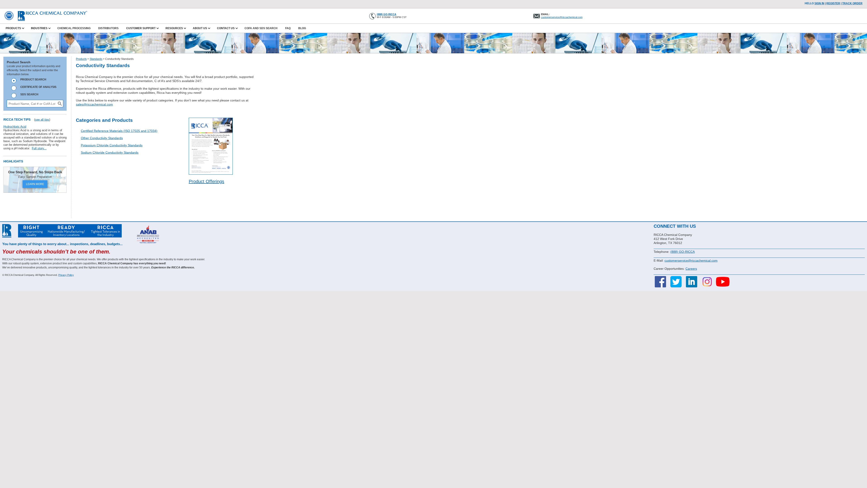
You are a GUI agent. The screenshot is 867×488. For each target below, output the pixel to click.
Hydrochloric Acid (14, 126)
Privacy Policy (66, 275)
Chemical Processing (74, 28)
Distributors (108, 28)
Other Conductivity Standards (102, 138)
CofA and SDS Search (261, 28)
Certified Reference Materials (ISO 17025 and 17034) (119, 131)
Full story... (39, 148)
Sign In (819, 3)
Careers (691, 268)
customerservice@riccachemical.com (562, 17)
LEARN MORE (35, 184)
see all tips (42, 119)
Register (833, 3)
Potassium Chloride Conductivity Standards (111, 145)
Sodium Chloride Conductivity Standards (109, 152)
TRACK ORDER (852, 3)
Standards (96, 59)
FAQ (288, 28)
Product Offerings (206, 181)
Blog (302, 28)
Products (81, 59)
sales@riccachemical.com (94, 104)
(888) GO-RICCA (386, 14)
